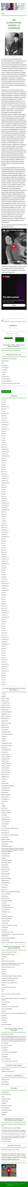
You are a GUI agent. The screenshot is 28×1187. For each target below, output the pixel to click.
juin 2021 (3, 435)
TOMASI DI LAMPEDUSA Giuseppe (9, 925)
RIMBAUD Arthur (5, 880)
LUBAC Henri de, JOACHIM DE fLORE (9, 835)
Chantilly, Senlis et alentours (8, 961)
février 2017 (4, 552)
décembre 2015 (5, 583)
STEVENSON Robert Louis (7, 907)
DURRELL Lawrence (5, 765)
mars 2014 (3, 630)
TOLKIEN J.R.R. (4, 923)
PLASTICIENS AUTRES (6, 1110)
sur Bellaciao (4, 1049)
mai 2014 (3, 626)
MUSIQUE (3, 1103)
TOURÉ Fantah (4, 927)
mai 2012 (3, 679)
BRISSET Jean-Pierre (6, 723)
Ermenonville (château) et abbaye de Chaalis (11, 976)
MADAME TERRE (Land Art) (7, 1071)
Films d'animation (5, 1084)
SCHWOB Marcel (5, 898)
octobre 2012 (4, 668)
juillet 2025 (4, 404)
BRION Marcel (4, 720)
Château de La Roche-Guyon (7, 967)
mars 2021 (3, 442)
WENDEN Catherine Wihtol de (8, 938)
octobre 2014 (4, 615)
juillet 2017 (4, 541)
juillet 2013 (4, 648)
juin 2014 (3, 623)
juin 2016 (3, 570)
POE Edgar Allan (5, 867)
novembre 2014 (5, 612)
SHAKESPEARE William (6, 900)
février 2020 (4, 471)
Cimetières (3, 971)
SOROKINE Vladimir (5, 905)
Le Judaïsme (4, 369)
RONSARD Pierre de (6, 882)
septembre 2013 (5, 644)
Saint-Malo (3, 1015)
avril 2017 (3, 547)
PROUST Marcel (5, 876)
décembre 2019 (5, 476)
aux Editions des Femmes (7, 1034)
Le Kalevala (4, 372)
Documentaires (5, 1081)
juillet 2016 (4, 567)
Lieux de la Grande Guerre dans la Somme (11, 994)
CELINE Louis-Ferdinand (6, 734)
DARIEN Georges (5, 754)
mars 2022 (3, 415)
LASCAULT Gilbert (5, 821)
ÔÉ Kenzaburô (4, 864)
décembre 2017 (5, 529)
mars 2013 (3, 657)
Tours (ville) (4, 1022)
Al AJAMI (3, 694)
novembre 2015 (5, 585)
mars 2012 (3, 684)
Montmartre (4, 1004)
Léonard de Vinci (5, 376)
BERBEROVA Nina (5, 707)
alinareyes (18, 30)
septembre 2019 (5, 482)
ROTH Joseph (4, 885)
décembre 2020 (5, 449)
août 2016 (3, 565)
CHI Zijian (3, 738)
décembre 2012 (5, 664)
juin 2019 (3, 489)
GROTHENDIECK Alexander (7, 785)
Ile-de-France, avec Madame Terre (9, 982)
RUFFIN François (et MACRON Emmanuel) (10, 891)
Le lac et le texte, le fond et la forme (9, 828)
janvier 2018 (4, 527)
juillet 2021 (4, 433)
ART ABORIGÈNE (5, 1092)
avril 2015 (3, 601)
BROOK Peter (4, 725)
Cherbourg (3, 969)
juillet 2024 (4, 409)
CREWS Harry (4, 752)
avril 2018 (3, 520)
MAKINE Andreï (4, 837)
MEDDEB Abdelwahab (6, 846)
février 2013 (4, 659)
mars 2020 (3, 469)
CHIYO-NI (3, 741)
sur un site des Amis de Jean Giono (9, 1061)
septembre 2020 (5, 456)
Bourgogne (4, 956)
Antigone (3, 696)
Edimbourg (3, 973)
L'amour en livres (5, 817)
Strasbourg (4, 1020)
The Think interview (6, 1141)
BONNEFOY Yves (5, 714)
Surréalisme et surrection (7, 916)
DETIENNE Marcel (5, 758)
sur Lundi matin (4, 1054)
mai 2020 (3, 465)
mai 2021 (3, 438)
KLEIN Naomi (4, 814)
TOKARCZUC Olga (5, 920)
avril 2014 (3, 628)
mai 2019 (3, 491)
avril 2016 (3, 574)
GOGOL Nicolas (5, 783)
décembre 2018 (5, 503)
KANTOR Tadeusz (5, 810)
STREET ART (4, 1112)
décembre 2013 (5, 637)
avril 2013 (3, 655)
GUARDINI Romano (5, 788)
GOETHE (3, 781)
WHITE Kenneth (5, 940)
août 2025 (3, 402)
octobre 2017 (4, 534)
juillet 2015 (4, 594)
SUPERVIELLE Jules (5, 911)
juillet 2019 (4, 487)
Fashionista (10, 1185)
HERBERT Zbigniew (5, 794)
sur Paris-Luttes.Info (6, 1058)
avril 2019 (3, 494)
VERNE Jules (4, 929)
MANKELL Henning (5, 839)
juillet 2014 (4, 621)
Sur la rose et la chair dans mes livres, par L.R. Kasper (13, 1134)
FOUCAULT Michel (5, 772)
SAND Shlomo (4, 896)
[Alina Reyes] (14, 6)
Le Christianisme (5, 367)
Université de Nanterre (6, 1024)
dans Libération (5, 1043)
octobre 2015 (4, 588)
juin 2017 (3, 543)
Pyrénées (3, 1011)
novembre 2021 (5, 424)
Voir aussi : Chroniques (6, 381)
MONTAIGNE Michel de (6, 860)
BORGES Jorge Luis (5, 716)
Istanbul (3, 985)
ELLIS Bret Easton (5, 767)
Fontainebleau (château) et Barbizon (9, 978)
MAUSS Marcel (4, 844)
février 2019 (4, 498)
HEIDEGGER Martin (5, 790)
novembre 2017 (5, 532)
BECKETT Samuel (5, 705)
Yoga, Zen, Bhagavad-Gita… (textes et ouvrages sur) (13, 942)
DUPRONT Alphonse (6, 763)
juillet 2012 (4, 675)
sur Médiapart (4, 1056)
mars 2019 (3, 496)
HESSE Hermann (5, 797)
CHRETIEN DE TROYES (6, 745)
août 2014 (3, 619)
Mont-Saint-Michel (5, 1002)
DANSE (3, 1096)
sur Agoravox (4, 1047)
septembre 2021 (5, 429)
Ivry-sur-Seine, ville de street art (8, 987)
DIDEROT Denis (5, 761)
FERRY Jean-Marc (5, 770)
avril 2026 (3, 400)
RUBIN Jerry (4, 889)
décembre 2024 (5, 406)
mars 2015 (3, 603)
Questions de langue (6, 878)
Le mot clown (9, 106)
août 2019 (3, 485)
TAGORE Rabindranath (6, 918)
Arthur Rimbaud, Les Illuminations (9, 358)
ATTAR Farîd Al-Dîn (5, 703)
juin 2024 (3, 411)
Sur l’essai (3, 914)
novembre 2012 (5, 666)
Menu (3, 13)
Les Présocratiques (5, 378)
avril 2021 (3, 440)
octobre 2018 (4, 507)
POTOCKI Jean (4, 871)
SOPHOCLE (4, 903)
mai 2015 (3, 599)
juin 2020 (3, 462)
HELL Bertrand (4, 792)
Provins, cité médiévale (6, 1008)
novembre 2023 (5, 413)
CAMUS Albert (4, 729)
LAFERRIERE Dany (5, 819)
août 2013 (3, 646)
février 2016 (4, 579)
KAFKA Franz (4, 808)
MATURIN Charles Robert (7, 841)
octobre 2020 (4, 453)
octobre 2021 (4, 426)
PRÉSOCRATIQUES (5, 873)
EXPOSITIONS (4, 1101)
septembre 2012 (5, 670)
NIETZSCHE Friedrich (6, 862)
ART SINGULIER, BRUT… (6, 1094)
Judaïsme (3, 806)
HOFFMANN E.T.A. (5, 799)
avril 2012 (3, 682)
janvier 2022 (4, 420)
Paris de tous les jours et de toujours (9, 1006)
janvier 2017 (4, 554)
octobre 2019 (4, 480)
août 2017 (3, 538)
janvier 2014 (4, 635)
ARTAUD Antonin (5, 700)
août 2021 (3, 431)
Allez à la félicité (8, 338)
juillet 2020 (4, 460)
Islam (2, 803)
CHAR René (4, 736)
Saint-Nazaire (4, 1017)
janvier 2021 (4, 447)
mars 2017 (3, 550)
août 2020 (3, 458)
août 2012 (3, 673)
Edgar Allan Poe (5, 361)
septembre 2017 (5, 536)
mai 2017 (3, 545)
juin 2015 (3, 597)
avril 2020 (3, 467)
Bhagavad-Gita (4, 709)
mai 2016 (3, 572)
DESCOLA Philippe (5, 756)
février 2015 (4, 606)
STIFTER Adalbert (5, 909)
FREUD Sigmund (5, 774)
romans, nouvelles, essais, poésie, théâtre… (11, 350)
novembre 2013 (5, 639)
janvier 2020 (4, 473)
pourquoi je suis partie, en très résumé (10, 1149)
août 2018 (3, 512)
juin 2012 (3, 677)
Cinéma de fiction (5, 1079)
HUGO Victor (4, 801)
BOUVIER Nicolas (5, 718)
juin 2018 (3, 516)
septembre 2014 (5, 617)
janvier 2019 (4, 500)
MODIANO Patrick (5, 856)
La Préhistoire (4, 365)
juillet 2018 (4, 514)
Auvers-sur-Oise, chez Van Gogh (9, 952)
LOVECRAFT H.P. (5, 830)
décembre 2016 (5, 556)
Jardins (3, 989)
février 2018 (4, 525)
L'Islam (2, 363)
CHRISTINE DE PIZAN (6, 750)
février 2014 (4, 632)
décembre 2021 (5, 422)
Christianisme (4, 747)
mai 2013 (3, 653)
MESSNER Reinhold (5, 853)
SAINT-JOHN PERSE (5, 894)
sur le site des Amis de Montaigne (9, 1052)
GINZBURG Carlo (5, 776)
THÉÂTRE (3, 1114)
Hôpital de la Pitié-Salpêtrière (8, 980)
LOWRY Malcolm (5, 832)
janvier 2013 (4, 662)
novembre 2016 (5, 559)
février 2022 (4, 417)
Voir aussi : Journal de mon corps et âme (10, 383)
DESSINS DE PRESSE (6, 1099)
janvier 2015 (4, 608)
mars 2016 (3, 576)
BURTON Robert (5, 727)
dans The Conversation (6, 1045)
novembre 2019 (5, 478)
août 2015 (3, 592)
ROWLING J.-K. (4, 887)
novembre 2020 (5, 451)
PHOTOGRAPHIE (5, 1107)
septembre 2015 (5, 590)
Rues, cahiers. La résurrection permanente (19, 340)
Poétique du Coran (5, 869)
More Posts (13, 327)
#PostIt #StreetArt (5, 1069)
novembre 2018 (5, 505)
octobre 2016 (4, 561)
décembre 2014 (5, 610)
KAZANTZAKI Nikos (5, 812)
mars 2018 (3, 523)
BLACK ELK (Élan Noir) (6, 711)
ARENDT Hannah (5, 698)
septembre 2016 (5, 563)
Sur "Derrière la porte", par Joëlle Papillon (11, 1128)
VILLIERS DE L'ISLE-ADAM (7, 932)
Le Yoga (3, 374)
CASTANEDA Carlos (6, 732)
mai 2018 (3, 518)
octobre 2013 (4, 641)
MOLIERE (3, 858)
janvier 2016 (4, 581)
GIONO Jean (4, 779)
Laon (2, 991)
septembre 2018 (5, 509)
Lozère (3, 996)
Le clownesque (5, 823)
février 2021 (4, 444)
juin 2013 (3, 650)
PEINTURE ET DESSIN (6, 1105)
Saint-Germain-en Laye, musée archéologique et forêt (13, 1013)
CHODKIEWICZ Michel (6, 743)
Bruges (3, 958)
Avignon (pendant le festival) (8, 954)
